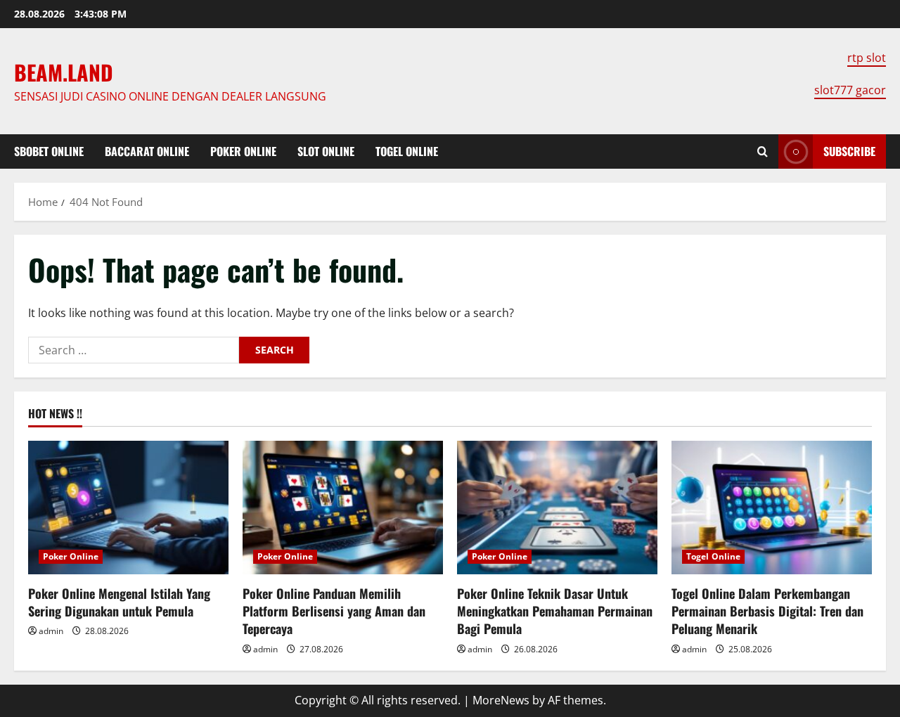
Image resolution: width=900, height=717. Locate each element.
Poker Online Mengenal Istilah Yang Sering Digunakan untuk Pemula (119, 602)
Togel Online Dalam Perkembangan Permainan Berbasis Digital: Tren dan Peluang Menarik (767, 611)
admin (51, 631)
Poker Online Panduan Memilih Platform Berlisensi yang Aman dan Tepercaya (334, 611)
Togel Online (406, 151)
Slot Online (325, 151)
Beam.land (63, 72)
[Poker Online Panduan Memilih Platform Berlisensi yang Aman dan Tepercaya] (343, 507)
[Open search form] (762, 151)
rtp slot (866, 57)
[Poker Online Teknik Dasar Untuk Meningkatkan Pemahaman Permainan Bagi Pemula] (557, 507)
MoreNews (500, 700)
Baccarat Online (147, 151)
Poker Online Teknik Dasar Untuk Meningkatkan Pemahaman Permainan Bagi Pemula (554, 611)
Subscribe (849, 151)
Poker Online (243, 151)
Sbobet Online (49, 151)
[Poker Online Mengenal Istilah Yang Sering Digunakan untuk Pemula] (128, 507)
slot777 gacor (850, 90)
